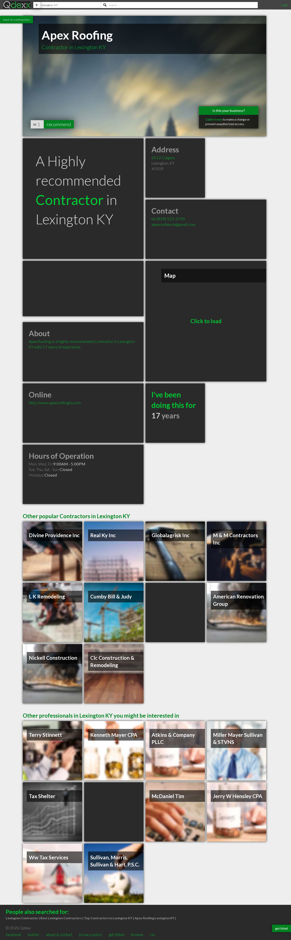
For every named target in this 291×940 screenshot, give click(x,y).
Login (284, 5)
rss (152, 934)
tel (168, 218)
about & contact (59, 934)
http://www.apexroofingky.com (55, 402)
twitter (33, 934)
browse (137, 934)
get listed (116, 934)
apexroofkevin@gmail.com (173, 224)
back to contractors (16, 19)
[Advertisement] (83, 288)
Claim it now (213, 119)
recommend (59, 124)
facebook (13, 934)
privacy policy (90, 934)
